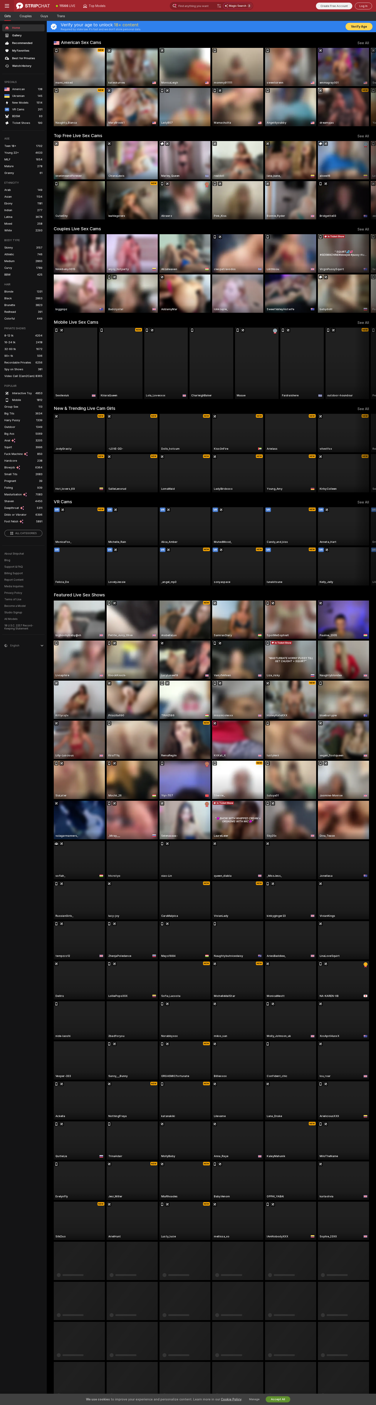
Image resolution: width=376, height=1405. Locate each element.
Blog (7, 560)
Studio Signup (13, 612)
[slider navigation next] (365, 87)
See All (363, 43)
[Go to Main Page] (33, 6)
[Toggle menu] (7, 6)
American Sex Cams (81, 42)
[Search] (219, 6)
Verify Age (359, 26)
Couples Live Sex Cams (77, 228)
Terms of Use (12, 599)
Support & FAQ (13, 566)
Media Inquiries (14, 586)
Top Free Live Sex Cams (78, 135)
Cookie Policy (231, 1399)
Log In (363, 6)
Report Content (14, 579)
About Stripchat (14, 553)
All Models (11, 619)
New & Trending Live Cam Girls (84, 408)
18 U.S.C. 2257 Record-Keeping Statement (18, 627)
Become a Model (15, 605)
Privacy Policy (13, 592)
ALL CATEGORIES (26, 533)
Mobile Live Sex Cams (76, 322)
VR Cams (63, 501)
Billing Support (13, 573)
